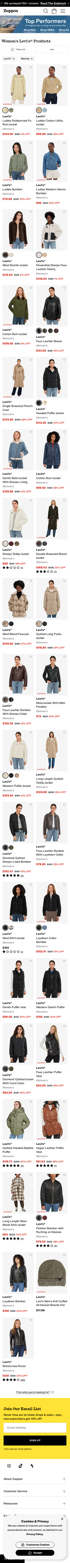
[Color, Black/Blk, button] (50, 331)
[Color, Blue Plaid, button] (11, 928)
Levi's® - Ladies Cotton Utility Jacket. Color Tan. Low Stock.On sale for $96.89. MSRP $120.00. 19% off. (51, 100)
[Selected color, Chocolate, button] (5, 255)
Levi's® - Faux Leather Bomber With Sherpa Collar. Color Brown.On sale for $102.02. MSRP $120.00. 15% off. (18, 689)
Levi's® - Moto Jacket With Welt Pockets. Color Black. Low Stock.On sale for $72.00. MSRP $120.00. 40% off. (51, 689)
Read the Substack (53, 3)
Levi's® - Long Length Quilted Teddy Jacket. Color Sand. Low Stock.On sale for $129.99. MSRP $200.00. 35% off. (51, 764)
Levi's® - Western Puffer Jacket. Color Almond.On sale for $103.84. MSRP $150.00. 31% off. (18, 764)
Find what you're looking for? (33, 1392)
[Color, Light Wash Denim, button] (45, 110)
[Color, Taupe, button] (17, 775)
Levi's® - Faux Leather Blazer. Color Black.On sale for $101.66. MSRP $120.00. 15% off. (51, 319)
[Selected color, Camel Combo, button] (5, 624)
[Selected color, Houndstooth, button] (39, 544)
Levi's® (7, 58)
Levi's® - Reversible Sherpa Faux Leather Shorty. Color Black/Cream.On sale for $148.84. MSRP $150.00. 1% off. (51, 245)
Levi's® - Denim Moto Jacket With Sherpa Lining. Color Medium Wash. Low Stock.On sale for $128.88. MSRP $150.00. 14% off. (18, 461)
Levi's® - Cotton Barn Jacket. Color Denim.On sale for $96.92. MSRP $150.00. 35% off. (51, 461)
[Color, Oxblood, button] (56, 331)
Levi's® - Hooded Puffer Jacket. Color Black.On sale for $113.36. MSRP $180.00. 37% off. (51, 391)
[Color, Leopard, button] (17, 544)
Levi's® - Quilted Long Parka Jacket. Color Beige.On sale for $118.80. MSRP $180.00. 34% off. (51, 614)
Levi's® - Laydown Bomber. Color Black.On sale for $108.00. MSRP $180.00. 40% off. (18, 1282)
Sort (52, 49)
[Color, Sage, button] (11, 110)
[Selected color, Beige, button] (39, 624)
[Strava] (32, 1466)
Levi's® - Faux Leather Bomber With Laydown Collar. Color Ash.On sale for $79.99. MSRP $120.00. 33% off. (51, 840)
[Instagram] (9, 1466)
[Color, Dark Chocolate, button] (45, 1218)
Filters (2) (20, 49)
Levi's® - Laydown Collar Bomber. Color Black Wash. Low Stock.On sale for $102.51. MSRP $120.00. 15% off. (51, 918)
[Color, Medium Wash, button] (45, 928)
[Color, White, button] (45, 403)
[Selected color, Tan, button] (39, 110)
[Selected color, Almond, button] (5, 544)
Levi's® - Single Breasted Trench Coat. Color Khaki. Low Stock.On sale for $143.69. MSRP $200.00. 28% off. (18, 391)
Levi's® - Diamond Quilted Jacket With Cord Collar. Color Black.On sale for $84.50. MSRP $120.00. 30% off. (18, 1059)
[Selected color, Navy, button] (5, 928)
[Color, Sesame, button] (45, 255)
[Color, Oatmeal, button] (11, 255)
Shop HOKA (47, 29)
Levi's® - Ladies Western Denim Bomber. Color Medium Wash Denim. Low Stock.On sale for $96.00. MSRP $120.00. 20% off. (51, 172)
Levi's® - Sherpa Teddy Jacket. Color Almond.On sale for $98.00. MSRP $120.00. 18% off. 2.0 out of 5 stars (18, 536)
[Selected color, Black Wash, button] (39, 928)
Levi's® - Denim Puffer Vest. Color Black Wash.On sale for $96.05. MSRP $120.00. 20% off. (18, 988)
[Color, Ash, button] (45, 331)
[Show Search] (45, 11)
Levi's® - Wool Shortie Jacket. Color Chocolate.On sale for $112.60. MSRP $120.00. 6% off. (18, 245)
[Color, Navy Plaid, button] (11, 624)
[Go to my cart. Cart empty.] (54, 11)
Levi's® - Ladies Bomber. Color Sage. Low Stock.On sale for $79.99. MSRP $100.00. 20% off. (18, 172)
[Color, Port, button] (11, 544)
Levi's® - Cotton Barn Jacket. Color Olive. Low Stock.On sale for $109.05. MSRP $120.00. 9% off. (18, 319)
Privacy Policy (34, 1534)
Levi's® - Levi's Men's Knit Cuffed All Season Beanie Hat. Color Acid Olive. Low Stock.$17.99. (51, 1282)
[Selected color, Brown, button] (5, 699)
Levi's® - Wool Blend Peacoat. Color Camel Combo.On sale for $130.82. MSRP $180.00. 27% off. (18, 614)
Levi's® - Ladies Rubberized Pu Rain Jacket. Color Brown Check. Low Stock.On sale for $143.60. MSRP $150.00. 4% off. (18, 100)
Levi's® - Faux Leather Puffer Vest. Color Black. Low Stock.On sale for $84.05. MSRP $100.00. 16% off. (51, 1059)
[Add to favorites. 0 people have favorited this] (31, 67)
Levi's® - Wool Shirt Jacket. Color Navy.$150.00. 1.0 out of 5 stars (18, 918)
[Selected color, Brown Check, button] (5, 110)
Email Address (16, 1427)
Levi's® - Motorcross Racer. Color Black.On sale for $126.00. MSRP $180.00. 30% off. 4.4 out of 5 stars (18, 1349)
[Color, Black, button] (45, 624)
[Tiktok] (20, 1466)
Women (25, 58)
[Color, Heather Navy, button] (45, 544)
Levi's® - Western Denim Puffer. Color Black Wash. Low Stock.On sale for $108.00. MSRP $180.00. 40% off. (51, 988)
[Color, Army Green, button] (11, 847)
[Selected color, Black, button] (39, 331)
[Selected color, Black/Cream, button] (39, 255)
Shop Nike (30, 29)
